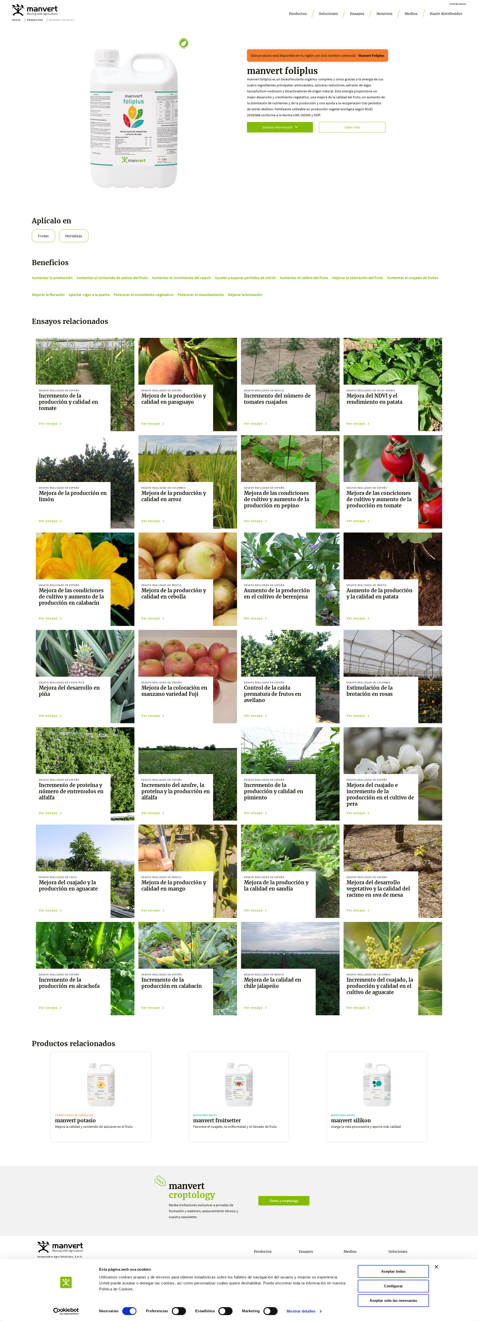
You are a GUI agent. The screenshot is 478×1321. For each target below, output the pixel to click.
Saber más (352, 127)
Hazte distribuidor (446, 13)
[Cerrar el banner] (436, 1266)
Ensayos (357, 13)
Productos (298, 13)
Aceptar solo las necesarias (393, 1300)
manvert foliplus (371, 55)
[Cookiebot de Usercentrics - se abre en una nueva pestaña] (66, 1311)
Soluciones (328, 13)
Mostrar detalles (301, 1311)
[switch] (179, 1311)
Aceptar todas (393, 1271)
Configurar (393, 1286)
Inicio (16, 20)
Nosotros (384, 13)
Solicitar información (277, 127)
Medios (411, 13)
